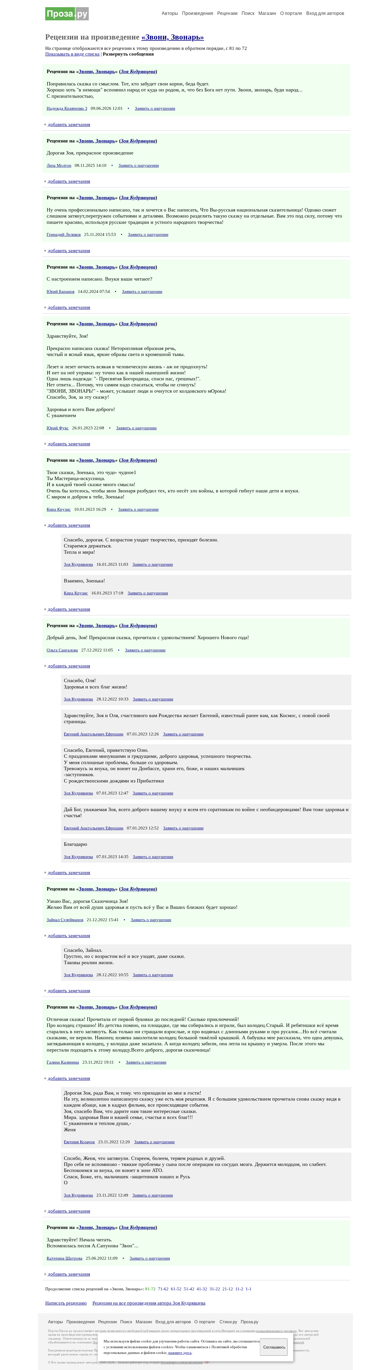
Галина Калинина (63, 1062)
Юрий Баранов (60, 291)
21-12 (227, 1289)
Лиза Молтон (59, 165)
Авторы (170, 13)
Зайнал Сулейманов (65, 919)
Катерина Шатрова (64, 1258)
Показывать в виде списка (72, 54)
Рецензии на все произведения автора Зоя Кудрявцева (149, 1303)
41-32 (202, 1289)
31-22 (215, 1289)
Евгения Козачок (79, 1142)
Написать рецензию (66, 1303)
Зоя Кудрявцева (138, 71)
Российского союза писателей (182, 1362)
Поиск (248, 13)
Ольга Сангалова (62, 650)
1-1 (249, 1289)
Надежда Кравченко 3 (67, 108)
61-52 (176, 1289)
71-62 (163, 1289)
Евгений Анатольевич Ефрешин (93, 734)
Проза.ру (249, 1321)
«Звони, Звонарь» (172, 37)
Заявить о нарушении (155, 108)
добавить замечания (69, 124)
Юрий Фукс (58, 428)
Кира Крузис (59, 509)
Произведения (197, 13)
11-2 (239, 1289)
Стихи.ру (228, 1321)
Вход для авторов (325, 13)
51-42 (189, 1289)
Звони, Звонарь (97, 71)
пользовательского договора (276, 1330)
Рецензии (227, 13)
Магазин (267, 13)
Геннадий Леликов (64, 234)
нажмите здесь (180, 1353)
